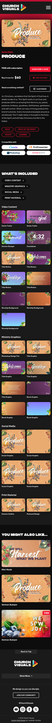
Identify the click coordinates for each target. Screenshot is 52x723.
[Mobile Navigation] (47, 7)
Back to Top (26, 651)
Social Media (12, 192)
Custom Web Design (18, 720)
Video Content (13, 180)
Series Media (7, 52)
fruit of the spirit (27, 129)
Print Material (13, 198)
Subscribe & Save (40, 69)
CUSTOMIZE (41, 89)
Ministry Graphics (15, 186)
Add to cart (41, 78)
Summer (23, 135)
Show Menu (25, 676)
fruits (8, 135)
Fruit (7, 129)
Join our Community (26, 695)
